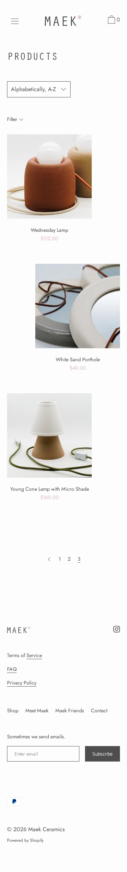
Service (34, 655)
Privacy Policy (21, 682)
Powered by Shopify (25, 840)
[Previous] (49, 559)
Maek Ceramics (46, 829)
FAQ (12, 669)
